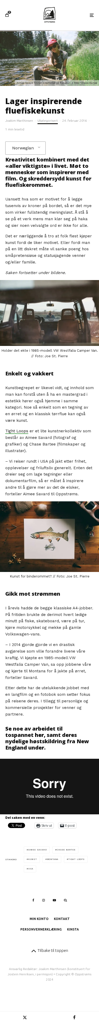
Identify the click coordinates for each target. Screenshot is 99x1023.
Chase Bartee (66, 850)
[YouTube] (54, 900)
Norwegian (23, 147)
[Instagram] (43, 900)
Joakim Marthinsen (19, 120)
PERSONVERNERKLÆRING (41, 929)
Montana (53, 859)
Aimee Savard (37, 850)
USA (30, 869)
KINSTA (73, 929)
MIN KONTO (39, 919)
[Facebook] (33, 900)
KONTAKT (62, 919)
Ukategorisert (47, 120)
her (39, 734)
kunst (32, 859)
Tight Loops (16, 431)
